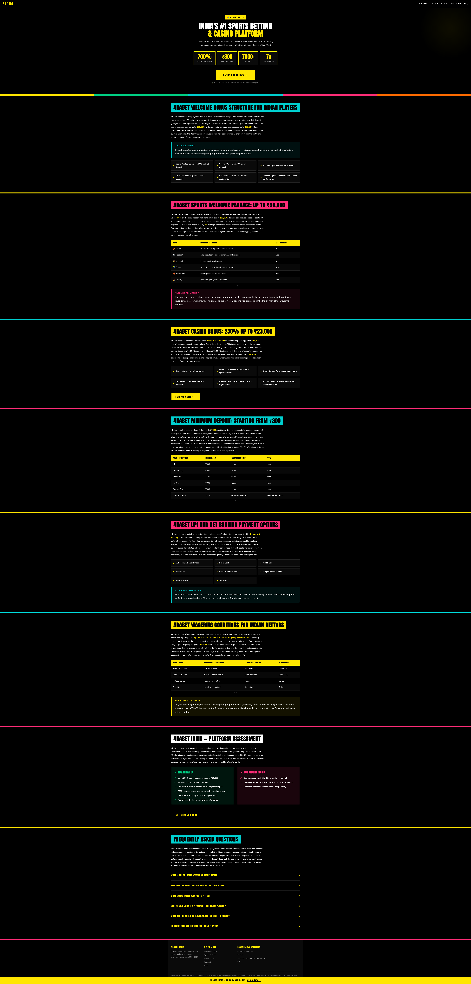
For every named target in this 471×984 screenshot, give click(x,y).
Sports (434, 3)
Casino (444, 3)
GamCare (240, 955)
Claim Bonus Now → (235, 75)
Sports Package (210, 955)
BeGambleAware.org (245, 951)
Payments (456, 3)
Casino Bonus (209, 958)
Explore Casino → (185, 396)
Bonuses (423, 3)
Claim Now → (254, 980)
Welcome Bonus (210, 951)
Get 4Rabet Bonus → (188, 815)
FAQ (466, 3)
